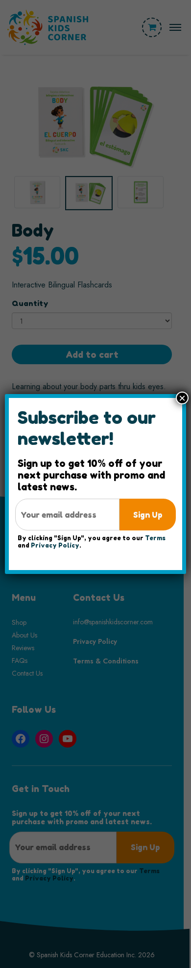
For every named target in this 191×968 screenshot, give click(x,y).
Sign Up (148, 515)
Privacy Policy (55, 545)
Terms (155, 538)
